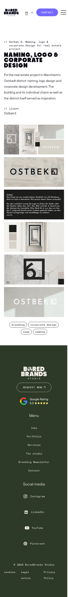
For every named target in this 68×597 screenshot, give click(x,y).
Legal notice (26, 575)
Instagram (37, 496)
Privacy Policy (49, 575)
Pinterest (37, 543)
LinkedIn (37, 512)
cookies (9, 572)
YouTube (37, 527)
